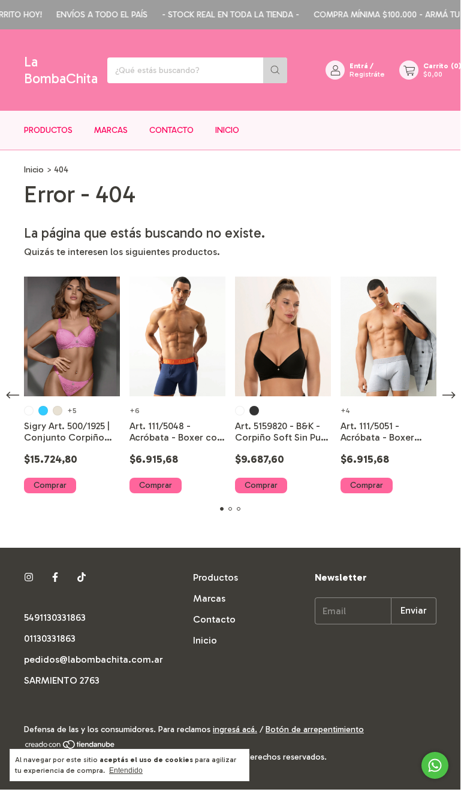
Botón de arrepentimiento (315, 729)
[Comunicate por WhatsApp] (434, 765)
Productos (48, 130)
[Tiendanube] (70, 747)
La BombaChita (61, 70)
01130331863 (50, 638)
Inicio (227, 130)
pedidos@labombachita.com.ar (93, 659)
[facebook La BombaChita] (55, 577)
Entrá (358, 66)
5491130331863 (55, 617)
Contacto (171, 130)
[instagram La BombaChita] (29, 577)
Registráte (367, 74)
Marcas (111, 130)
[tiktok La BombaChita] (81, 577)
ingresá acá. (235, 729)
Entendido (126, 770)
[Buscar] (275, 70)
